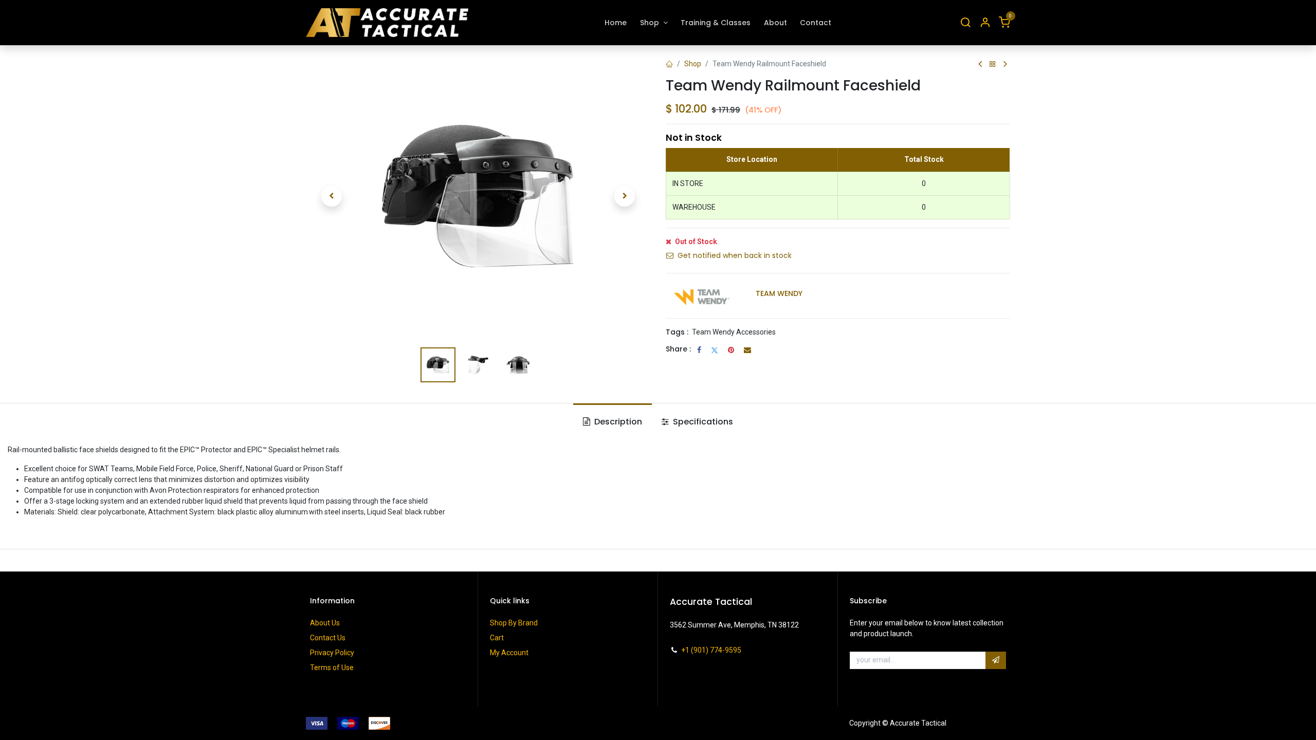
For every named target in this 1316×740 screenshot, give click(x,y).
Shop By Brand (514, 623)
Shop (692, 64)
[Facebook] (699, 350)
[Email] (747, 350)
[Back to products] (992, 64)
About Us (325, 623)
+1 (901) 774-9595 (711, 650)
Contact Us (327, 638)
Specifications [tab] (702, 422)
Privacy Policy (332, 653)
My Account (509, 653)
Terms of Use (332, 667)
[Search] (965, 22)
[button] (331, 196)
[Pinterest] (731, 350)
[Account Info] (985, 22)
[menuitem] (616, 22)
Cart (497, 638)
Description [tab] (617, 422)
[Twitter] (714, 350)
